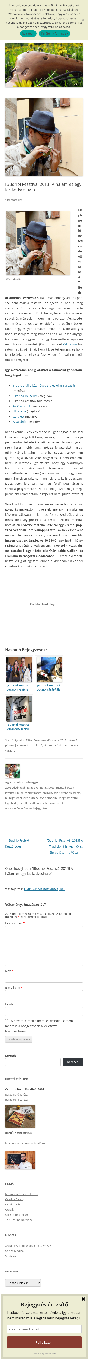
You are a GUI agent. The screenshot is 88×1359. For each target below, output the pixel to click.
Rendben (28, 33)
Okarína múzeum (25, 396)
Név (9, 971)
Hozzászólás (15, 923)
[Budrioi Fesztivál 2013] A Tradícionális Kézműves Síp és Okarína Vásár (65, 846)
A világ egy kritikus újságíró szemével (28, 1246)
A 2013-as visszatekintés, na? (44, 889)
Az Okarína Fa (22, 406)
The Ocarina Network (18, 1220)
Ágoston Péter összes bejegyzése (27, 808)
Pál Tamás (70, 344)
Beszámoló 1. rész (16, 1094)
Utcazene (19, 411)
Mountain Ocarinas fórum (21, 1194)
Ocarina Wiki (13, 1204)
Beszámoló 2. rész (16, 1100)
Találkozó (36, 745)
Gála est (18, 416)
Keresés (10, 1055)
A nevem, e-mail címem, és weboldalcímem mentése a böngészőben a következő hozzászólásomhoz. (39, 1026)
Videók (48, 745)
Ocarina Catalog (15, 1199)
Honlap (10, 1004)
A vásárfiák (20, 422)
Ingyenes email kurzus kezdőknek (26, 1143)
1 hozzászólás (13, 200)
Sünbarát (11, 1256)
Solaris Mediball (15, 1251)
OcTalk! (9, 1209)
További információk (54, 33)
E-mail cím (14, 987)
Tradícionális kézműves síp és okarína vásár (44, 385)
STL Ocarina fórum (17, 1215)
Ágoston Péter (24, 740)
